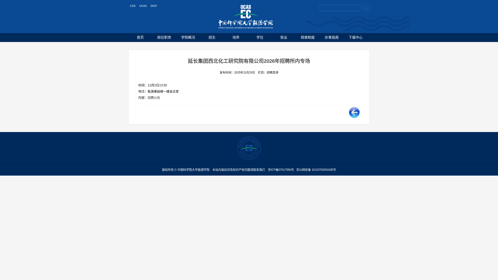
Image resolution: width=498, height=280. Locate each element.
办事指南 (332, 37)
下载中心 (356, 37)
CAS (132, 5)
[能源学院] (245, 17)
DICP (154, 5)
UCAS (143, 5)
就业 (283, 37)
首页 (140, 37)
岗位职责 (164, 37)
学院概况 (188, 37)
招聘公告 (154, 97)
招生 (212, 37)
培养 (235, 37)
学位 (259, 37)
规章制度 (308, 37)
